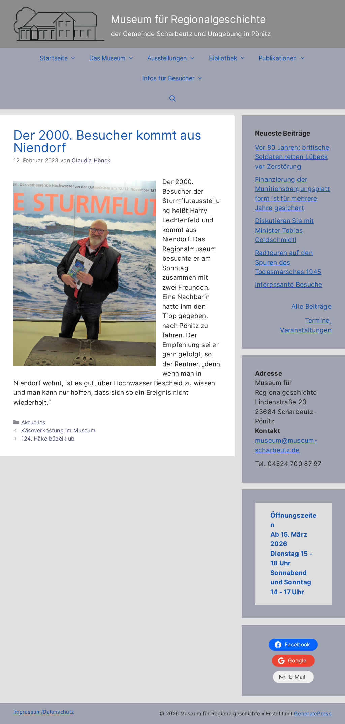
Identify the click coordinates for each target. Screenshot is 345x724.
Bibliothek (223, 58)
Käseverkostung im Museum (58, 430)
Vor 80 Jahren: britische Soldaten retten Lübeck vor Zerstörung (292, 157)
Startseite (54, 58)
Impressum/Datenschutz (43, 712)
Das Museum (107, 58)
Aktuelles (33, 422)
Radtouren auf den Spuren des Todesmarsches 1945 (288, 262)
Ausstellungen (167, 58)
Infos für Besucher (168, 78)
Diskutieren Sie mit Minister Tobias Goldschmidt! (284, 230)
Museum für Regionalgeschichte (188, 19)
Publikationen (278, 58)
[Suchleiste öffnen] (172, 98)
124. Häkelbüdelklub (48, 438)
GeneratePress (313, 713)
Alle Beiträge (311, 306)
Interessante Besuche (288, 285)
